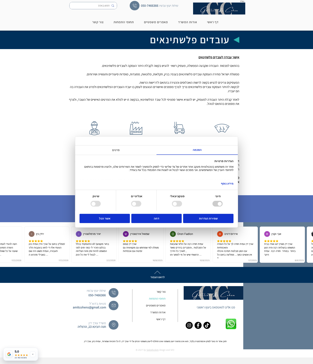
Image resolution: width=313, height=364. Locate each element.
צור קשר (161, 292)
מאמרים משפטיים (156, 305)
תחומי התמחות (157, 298)
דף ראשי (161, 319)
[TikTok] (206, 325)
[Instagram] (189, 325)
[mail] (113, 305)
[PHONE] (134, 5)
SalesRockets (153, 349)
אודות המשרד (158, 312)
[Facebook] (198, 325)
